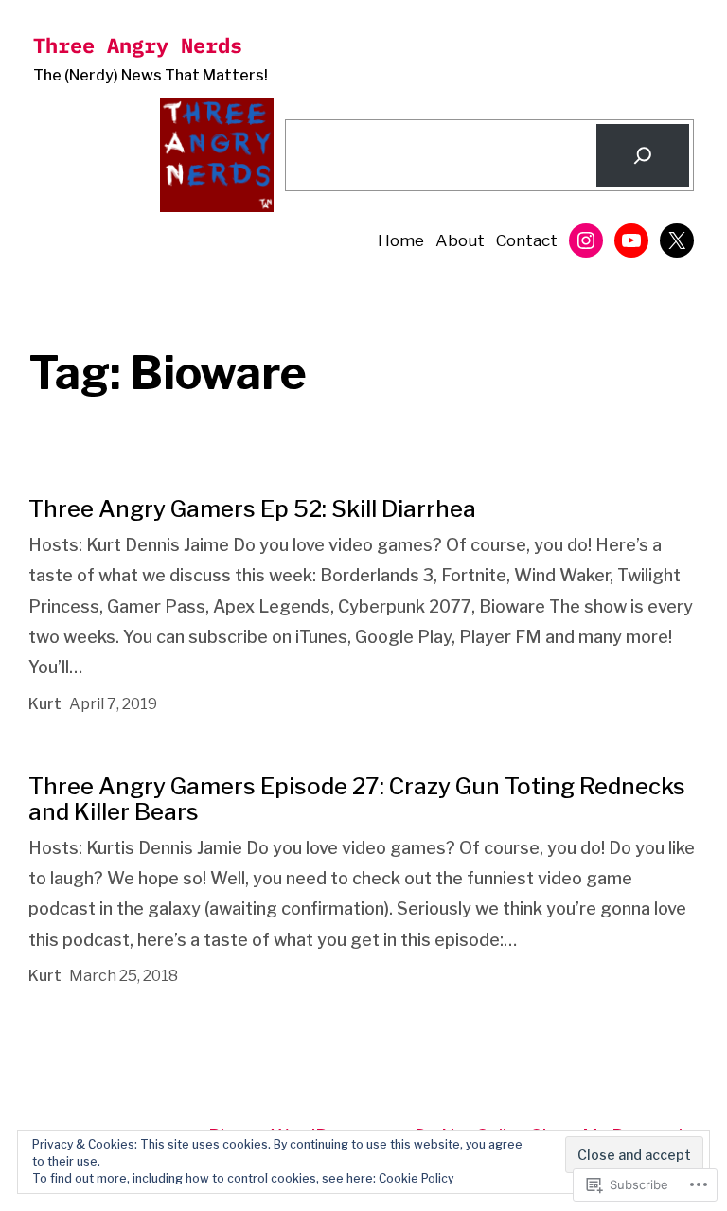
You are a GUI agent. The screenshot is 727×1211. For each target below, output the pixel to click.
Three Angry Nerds (137, 45)
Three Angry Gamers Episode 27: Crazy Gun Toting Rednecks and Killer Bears (356, 799)
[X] (677, 240)
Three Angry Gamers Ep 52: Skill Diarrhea (252, 509)
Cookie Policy (416, 1178)
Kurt (45, 704)
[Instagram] (586, 240)
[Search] (642, 155)
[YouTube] (631, 240)
